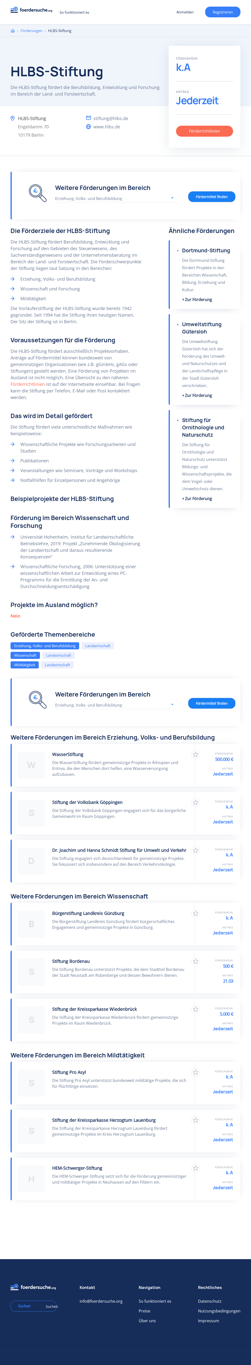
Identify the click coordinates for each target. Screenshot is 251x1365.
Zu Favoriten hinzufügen (195, 754)
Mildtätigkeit (24, 664)
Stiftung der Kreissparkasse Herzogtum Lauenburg (104, 1120)
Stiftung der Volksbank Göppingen (87, 802)
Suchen (49, 1306)
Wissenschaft (25, 655)
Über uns (147, 1320)
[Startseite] (33, 11)
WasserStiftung (67, 754)
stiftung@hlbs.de (110, 118)
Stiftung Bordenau (71, 961)
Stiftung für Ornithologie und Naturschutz (203, 427)
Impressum (208, 1320)
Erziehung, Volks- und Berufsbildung (44, 645)
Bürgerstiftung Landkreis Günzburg (88, 913)
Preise (144, 1311)
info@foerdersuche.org (101, 1301)
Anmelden (185, 12)
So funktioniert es (74, 12)
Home (13, 31)
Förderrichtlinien (204, 131)
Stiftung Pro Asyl (69, 1072)
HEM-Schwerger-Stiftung (77, 1168)
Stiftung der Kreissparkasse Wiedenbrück (94, 1009)
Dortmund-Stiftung (206, 250)
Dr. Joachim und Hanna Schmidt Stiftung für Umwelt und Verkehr (119, 850)
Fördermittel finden (212, 196)
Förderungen (31, 30)
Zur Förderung (198, 299)
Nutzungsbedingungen (219, 1311)
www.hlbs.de (106, 127)
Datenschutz (210, 1301)
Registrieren (223, 12)
